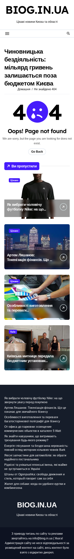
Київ (12, 331)
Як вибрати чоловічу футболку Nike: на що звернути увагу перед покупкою (25, 211)
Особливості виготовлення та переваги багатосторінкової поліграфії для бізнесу (30, 312)
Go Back (37, 151)
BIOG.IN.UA (37, 9)
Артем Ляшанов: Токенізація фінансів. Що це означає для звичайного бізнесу (30, 262)
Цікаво (14, 180)
